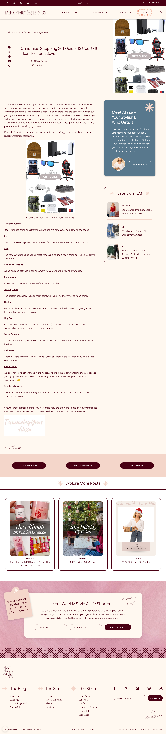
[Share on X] (9, 52)
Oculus (7, 302)
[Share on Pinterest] (9, 56)
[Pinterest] (21, 3)
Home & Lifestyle (88, 707)
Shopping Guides (100, 12)
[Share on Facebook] (9, 47)
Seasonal (83, 699)
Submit (153, 698)
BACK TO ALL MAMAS (83, 465)
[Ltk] (28, 3)
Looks (48, 696)
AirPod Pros (10, 366)
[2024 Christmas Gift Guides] (136, 528)
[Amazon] (35, 3)
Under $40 (84, 711)
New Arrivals (86, 696)
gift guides (10, 126)
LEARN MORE (138, 164)
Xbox (6, 236)
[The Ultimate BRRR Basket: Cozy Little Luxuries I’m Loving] (30, 528)
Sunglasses (10, 277)
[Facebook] (7, 3)
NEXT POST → (137, 465)
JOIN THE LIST (116, 627)
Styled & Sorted (151, 3)
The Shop (87, 688)
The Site (53, 688)
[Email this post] (9, 61)
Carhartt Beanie (12, 223)
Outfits (82, 703)
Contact (49, 707)
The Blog (18, 688)
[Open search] (5, 729)
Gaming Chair (11, 289)
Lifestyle (80, 12)
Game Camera (11, 334)
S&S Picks (84, 714)
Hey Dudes (10, 318)
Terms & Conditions (11, 729)
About (48, 703)
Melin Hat (9, 350)
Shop (144, 12)
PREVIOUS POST (30, 465)
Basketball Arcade (13, 264)
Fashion (65, 12)
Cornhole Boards (13, 386)
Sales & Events (123, 12)
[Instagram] (14, 3)
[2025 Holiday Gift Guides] (83, 528)
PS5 (6, 248)
